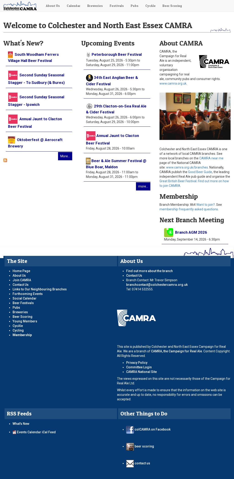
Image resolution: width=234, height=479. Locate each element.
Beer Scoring (172, 6)
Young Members (25, 321)
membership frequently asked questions (189, 209)
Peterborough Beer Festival (117, 54)
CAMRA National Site (141, 372)
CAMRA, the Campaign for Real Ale (176, 351)
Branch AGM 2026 (190, 232)
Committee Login (139, 367)
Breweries (95, 6)
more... (143, 186)
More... (65, 156)
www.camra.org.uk (173, 83)
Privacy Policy (136, 362)
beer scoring (144, 446)
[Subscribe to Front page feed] (5, 160)
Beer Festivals (23, 303)
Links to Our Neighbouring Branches (40, 289)
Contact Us (21, 284)
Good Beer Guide (200, 172)
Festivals (117, 6)
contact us (142, 463)
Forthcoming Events (28, 294)
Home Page (21, 271)
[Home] (21, 5)
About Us (53, 6)
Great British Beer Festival (178, 181)
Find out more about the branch (149, 271)
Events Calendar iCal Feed (36, 432)
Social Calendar (25, 298)
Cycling (18, 330)
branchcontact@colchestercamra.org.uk (158, 284)
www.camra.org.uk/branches (187, 167)
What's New (21, 423)
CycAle (150, 6)
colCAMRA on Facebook (152, 429)
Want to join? (205, 204)
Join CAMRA (22, 280)
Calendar (73, 6)
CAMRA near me (211, 158)
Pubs (134, 6)
